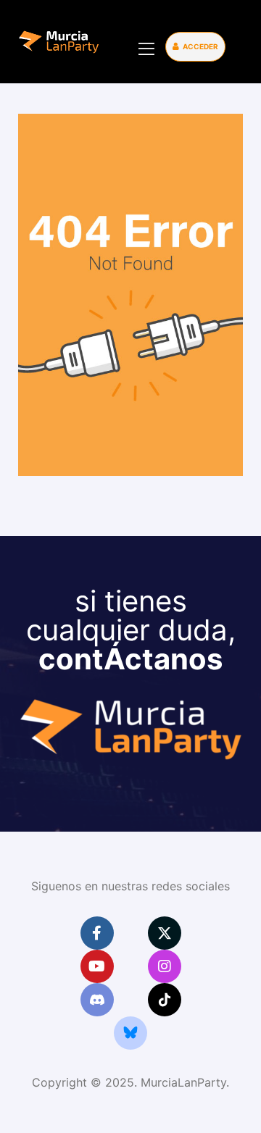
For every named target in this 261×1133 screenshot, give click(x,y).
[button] (195, 47)
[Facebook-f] (97, 933)
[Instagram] (164, 966)
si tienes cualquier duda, (131, 630)
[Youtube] (97, 966)
